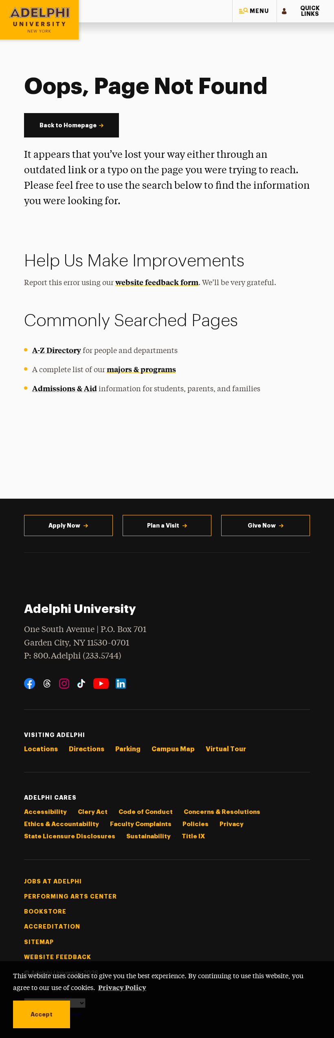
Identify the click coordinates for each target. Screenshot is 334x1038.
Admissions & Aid (64, 388)
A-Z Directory (56, 350)
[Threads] (47, 683)
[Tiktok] (81, 683)
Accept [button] (42, 1014)
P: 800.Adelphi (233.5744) (72, 656)
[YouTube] (101, 683)
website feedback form (156, 282)
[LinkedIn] (121, 683)
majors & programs (141, 369)
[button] (254, 11)
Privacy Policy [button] (122, 987)
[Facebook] (29, 683)
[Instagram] (64, 683)
